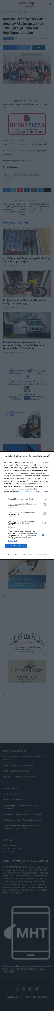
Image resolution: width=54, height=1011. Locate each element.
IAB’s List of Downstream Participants (30, 492)
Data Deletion (12, 555)
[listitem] (27, 499)
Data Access (27, 555)
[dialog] (27, 506)
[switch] (44, 504)
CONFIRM (16, 546)
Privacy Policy (41, 555)
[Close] (49, 456)
